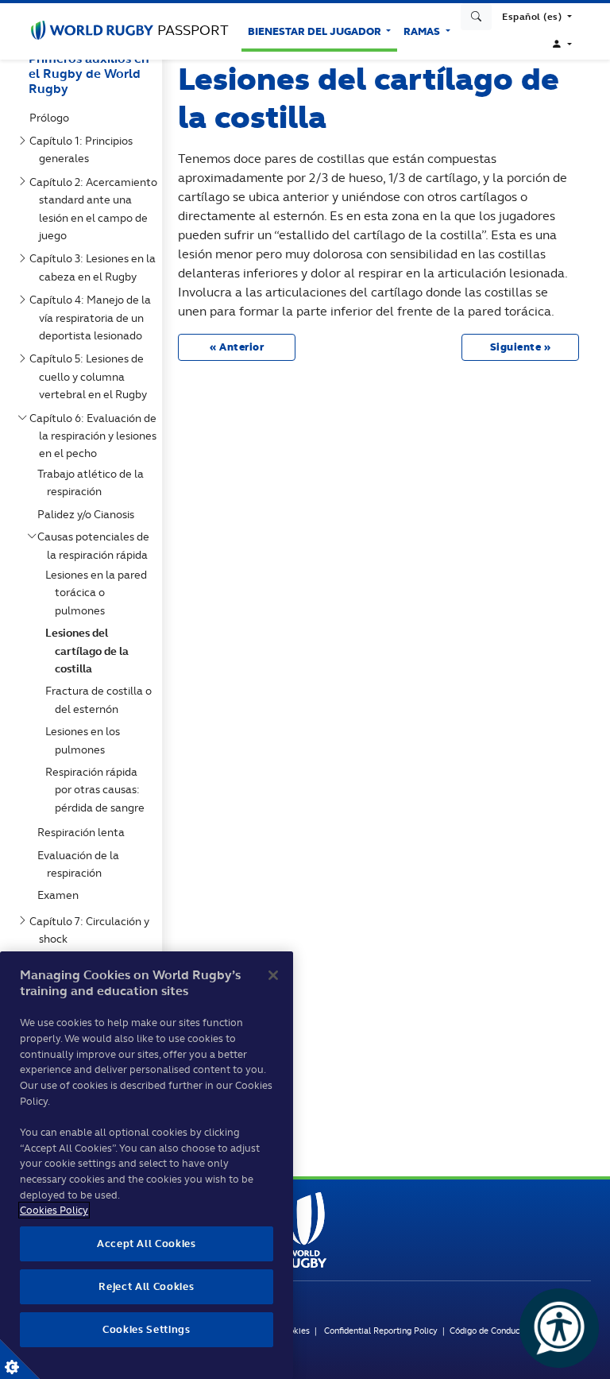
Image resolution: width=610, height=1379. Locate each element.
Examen (61, 895)
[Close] (273, 975)
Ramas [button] (422, 31)
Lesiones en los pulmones (86, 740)
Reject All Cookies (146, 1286)
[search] (476, 16)
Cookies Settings (20, 1359)
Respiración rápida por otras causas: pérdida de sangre (98, 790)
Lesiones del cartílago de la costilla (90, 651)
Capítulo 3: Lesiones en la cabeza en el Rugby (96, 267)
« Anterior (237, 347)
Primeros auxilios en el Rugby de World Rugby (89, 73)
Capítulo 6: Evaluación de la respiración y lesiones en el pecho (96, 436)
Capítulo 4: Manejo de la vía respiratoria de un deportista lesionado (93, 317)
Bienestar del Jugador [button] (316, 31)
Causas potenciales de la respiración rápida (96, 545)
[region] (146, 1165)
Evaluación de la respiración (81, 864)
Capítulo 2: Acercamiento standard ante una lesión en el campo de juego (96, 208)
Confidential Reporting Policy (382, 1330)
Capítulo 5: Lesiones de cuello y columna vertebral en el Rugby (91, 376)
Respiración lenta (84, 832)
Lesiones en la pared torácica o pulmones (99, 592)
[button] (537, 17)
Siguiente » (520, 347)
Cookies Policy (54, 1210)
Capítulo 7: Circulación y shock (92, 930)
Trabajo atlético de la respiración (94, 482)
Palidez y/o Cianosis (89, 514)
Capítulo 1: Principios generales (84, 149)
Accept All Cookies (146, 1243)
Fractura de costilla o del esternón (102, 699)
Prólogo (52, 117)
